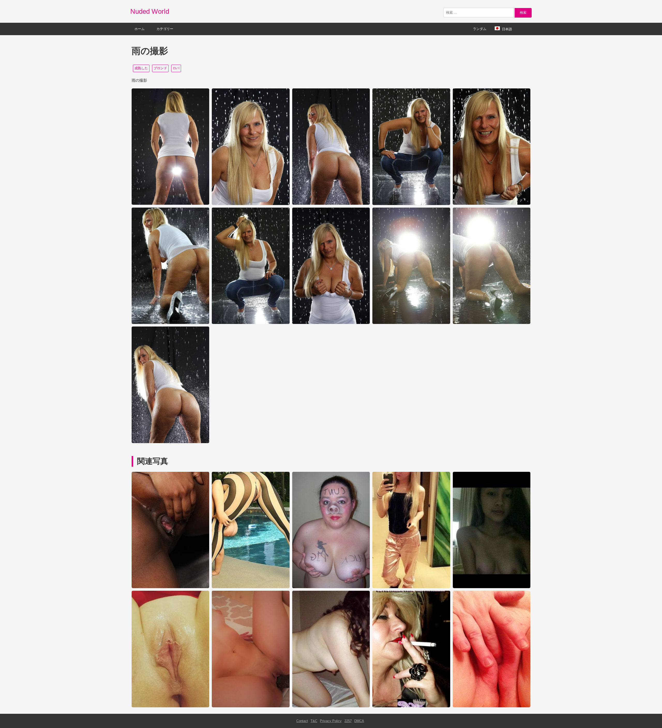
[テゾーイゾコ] (411, 587)
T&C (314, 721)
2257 (348, 721)
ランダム (479, 29)
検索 (523, 12)
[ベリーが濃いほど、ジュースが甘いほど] (170, 587)
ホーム (139, 29)
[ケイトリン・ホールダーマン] (491, 587)
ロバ (176, 68)
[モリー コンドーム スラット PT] (411, 706)
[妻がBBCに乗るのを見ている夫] (250, 706)
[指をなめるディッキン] (491, 706)
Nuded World (149, 11)
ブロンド (160, 68)
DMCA (359, 721)
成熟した (141, 68)
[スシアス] (331, 587)
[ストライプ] (250, 587)
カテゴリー (164, 29)
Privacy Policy (331, 721)
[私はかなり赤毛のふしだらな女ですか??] (170, 706)
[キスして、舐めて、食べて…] (331, 706)
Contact (302, 721)
